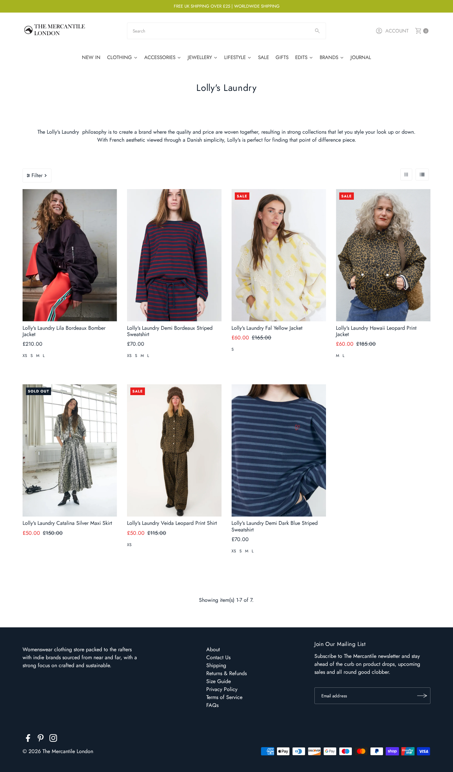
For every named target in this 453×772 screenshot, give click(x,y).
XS (25, 356)
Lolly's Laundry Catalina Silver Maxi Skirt (67, 523)
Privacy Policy (221, 689)
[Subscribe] (422, 695)
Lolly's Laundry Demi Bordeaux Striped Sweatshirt (170, 331)
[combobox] (226, 31)
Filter (37, 175)
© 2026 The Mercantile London (58, 751)
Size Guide (218, 681)
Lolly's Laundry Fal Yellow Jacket (266, 328)
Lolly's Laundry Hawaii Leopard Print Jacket (376, 331)
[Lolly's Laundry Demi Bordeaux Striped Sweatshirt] (174, 255)
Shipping (216, 665)
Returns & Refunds (226, 673)
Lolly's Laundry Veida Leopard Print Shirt (172, 523)
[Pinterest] (40, 739)
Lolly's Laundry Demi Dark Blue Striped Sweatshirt (274, 526)
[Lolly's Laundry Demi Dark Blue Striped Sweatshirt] (278, 450)
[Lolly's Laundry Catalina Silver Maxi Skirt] (70, 450)
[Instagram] (53, 739)
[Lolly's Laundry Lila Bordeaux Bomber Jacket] (70, 255)
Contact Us (218, 657)
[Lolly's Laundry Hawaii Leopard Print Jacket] (383, 255)
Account (397, 31)
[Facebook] (28, 739)
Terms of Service (224, 697)
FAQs (212, 705)
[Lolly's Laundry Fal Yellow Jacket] (278, 255)
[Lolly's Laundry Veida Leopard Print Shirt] (174, 450)
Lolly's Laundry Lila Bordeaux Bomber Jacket (64, 331)
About (213, 649)
